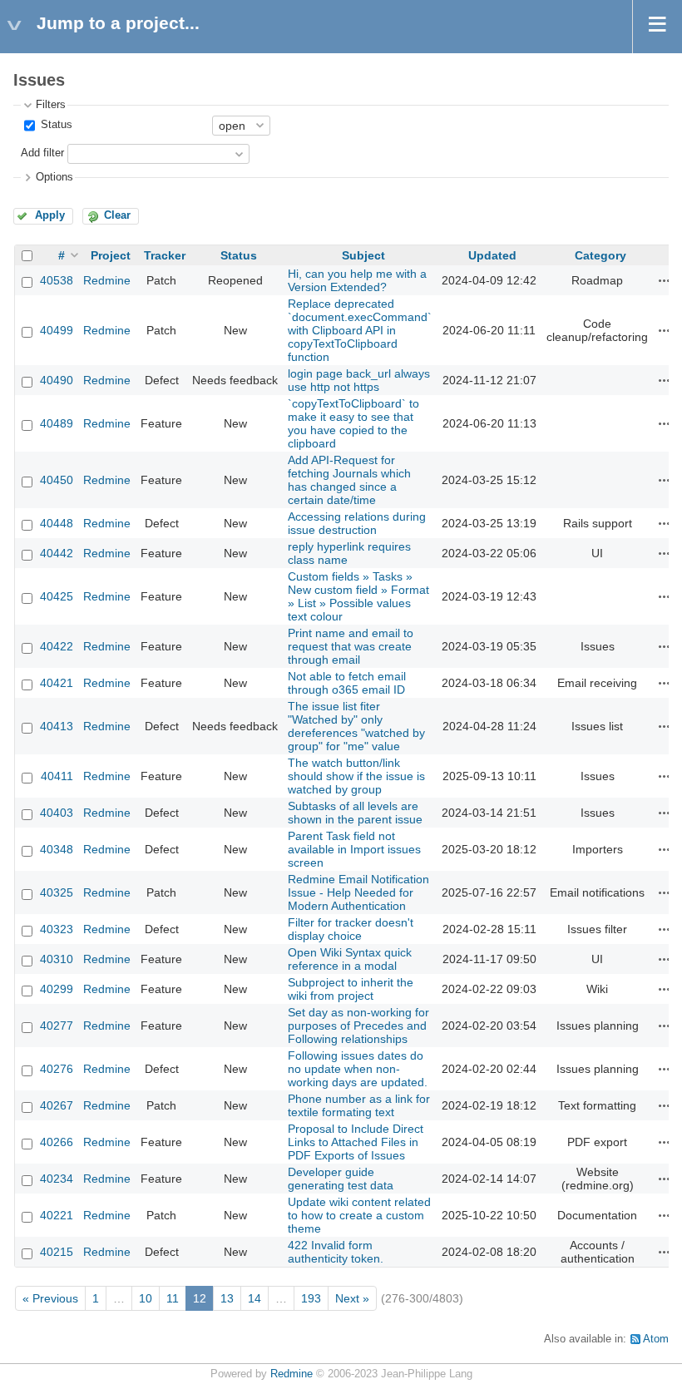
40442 (56, 553)
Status (54, 125)
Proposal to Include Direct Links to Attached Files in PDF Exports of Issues (355, 1142)
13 (227, 1298)
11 (172, 1298)
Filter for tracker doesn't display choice (350, 929)
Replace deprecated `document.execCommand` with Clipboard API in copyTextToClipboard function (360, 330)
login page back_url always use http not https (359, 380)
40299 (56, 989)
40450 (56, 480)
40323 (56, 929)
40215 (56, 1251)
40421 (56, 683)
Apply (50, 215)
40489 (56, 423)
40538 (56, 280)
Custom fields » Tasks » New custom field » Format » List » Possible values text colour (358, 596)
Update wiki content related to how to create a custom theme (359, 1215)
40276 (56, 1068)
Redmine (107, 280)
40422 (56, 646)
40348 (56, 849)
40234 (56, 1178)
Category (600, 255)
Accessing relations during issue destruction (357, 523)
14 (254, 1298)
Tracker (164, 255)
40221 (56, 1215)
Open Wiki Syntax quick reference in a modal (350, 959)
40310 (56, 959)
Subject (363, 255)
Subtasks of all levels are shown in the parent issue (355, 812)
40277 (56, 1025)
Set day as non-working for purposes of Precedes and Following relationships (358, 1025)
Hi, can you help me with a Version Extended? (357, 280)
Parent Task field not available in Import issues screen (354, 849)
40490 (56, 380)
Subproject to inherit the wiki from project (350, 989)
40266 (56, 1142)
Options (54, 177)
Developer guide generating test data (340, 1178)
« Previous (50, 1298)
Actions (664, 280)
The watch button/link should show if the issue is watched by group (356, 776)
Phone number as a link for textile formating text (359, 1105)
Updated (492, 255)
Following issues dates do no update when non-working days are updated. (357, 1069)
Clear (117, 215)
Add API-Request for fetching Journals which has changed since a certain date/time (349, 480)
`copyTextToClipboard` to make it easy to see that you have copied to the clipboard (353, 423)
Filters (51, 105)
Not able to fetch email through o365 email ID (347, 683)
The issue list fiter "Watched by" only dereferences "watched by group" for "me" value (356, 726)
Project (111, 255)
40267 (56, 1105)
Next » (352, 1298)
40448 (56, 523)
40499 (56, 330)
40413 (56, 726)
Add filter (42, 153)
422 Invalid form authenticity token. (335, 1251)
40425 (56, 596)
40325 (56, 892)
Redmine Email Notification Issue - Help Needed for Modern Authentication (358, 892)
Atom (656, 1339)
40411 (57, 776)
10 (145, 1298)
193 (311, 1298)
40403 (56, 812)
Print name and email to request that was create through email (350, 646)
